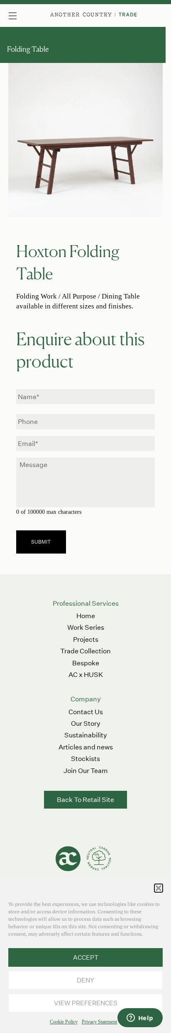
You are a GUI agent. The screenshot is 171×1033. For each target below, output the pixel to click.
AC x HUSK (85, 675)
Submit (41, 541)
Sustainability (85, 735)
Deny (85, 980)
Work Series (85, 627)
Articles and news (86, 747)
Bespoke (85, 663)
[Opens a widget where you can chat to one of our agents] (140, 1018)
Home (85, 616)
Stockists (85, 759)
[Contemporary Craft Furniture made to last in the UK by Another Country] (93, 14)
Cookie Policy (64, 1022)
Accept (85, 957)
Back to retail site (85, 800)
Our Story (85, 723)
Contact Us (85, 712)
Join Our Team (86, 771)
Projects (85, 639)
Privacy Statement (99, 1022)
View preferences (85, 1003)
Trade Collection (85, 651)
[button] (158, 888)
